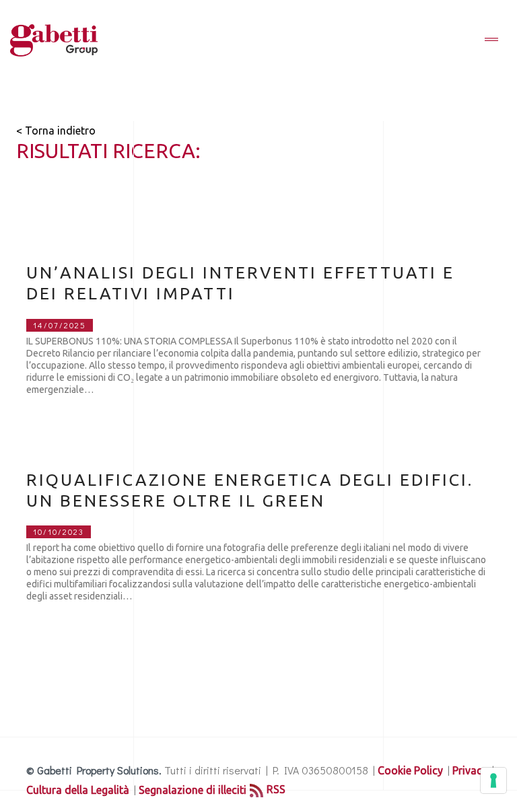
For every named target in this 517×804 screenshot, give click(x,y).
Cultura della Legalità (77, 790)
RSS (276, 789)
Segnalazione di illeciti (192, 790)
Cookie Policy (410, 770)
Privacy (469, 770)
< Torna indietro (56, 130)
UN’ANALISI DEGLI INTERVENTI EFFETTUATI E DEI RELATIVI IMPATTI (240, 283)
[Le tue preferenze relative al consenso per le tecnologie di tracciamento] (493, 780)
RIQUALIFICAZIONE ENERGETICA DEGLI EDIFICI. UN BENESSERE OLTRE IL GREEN (249, 490)
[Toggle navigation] (491, 40)
